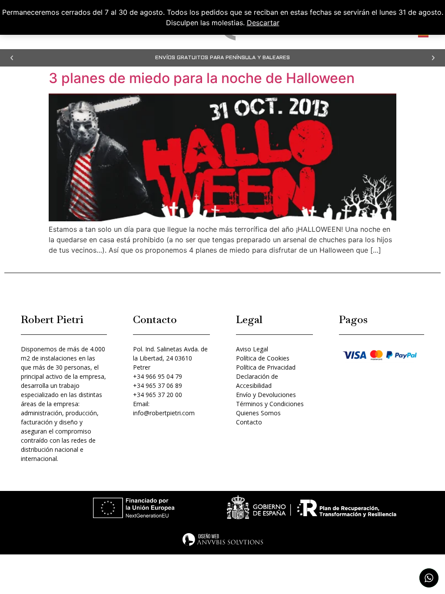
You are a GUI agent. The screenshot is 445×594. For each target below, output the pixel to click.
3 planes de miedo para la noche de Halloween (202, 78)
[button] (12, 58)
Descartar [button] (263, 22)
